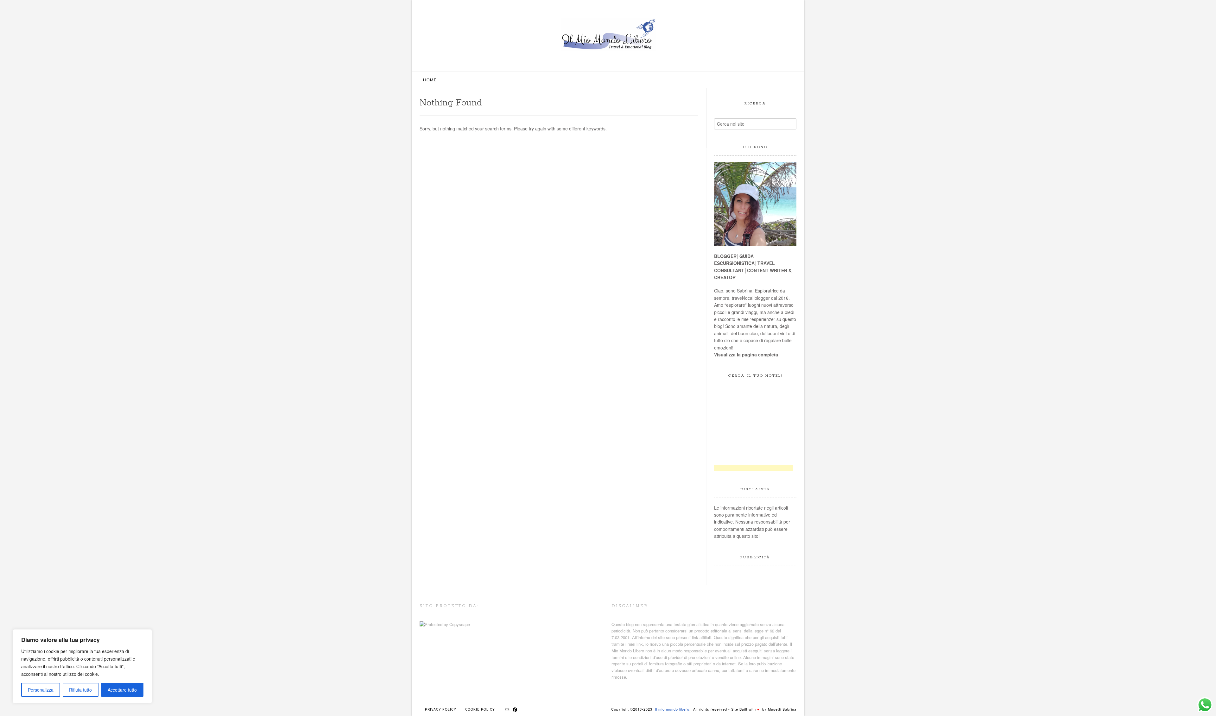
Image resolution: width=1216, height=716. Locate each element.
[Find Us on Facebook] (515, 709)
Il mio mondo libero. (673, 709)
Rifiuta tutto (80, 690)
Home (430, 79)
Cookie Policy (480, 709)
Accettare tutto (122, 690)
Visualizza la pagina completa (746, 354)
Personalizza (41, 690)
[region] (82, 666)
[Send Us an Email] (507, 709)
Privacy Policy (440, 709)
